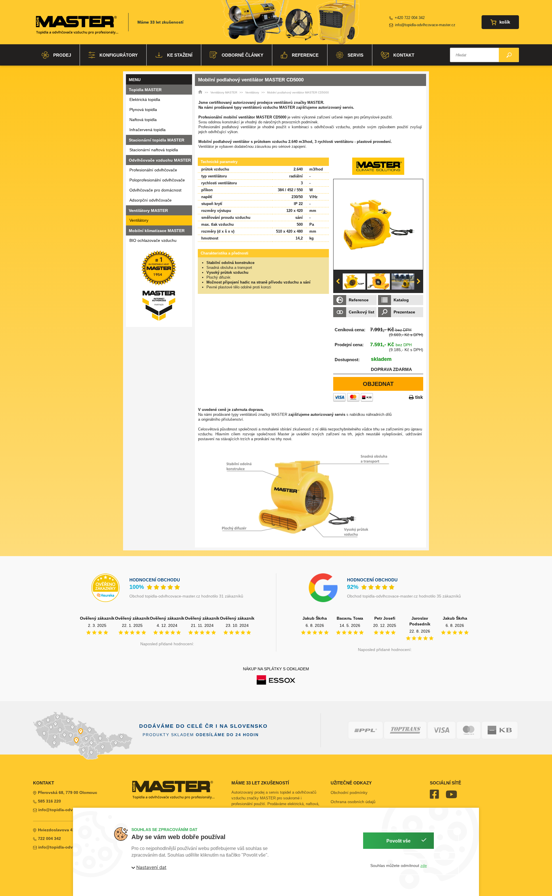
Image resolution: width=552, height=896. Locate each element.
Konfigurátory (118, 55)
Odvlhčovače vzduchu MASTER (160, 160)
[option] (378, 224)
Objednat (378, 384)
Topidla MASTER (145, 89)
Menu (135, 79)
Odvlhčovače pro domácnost (155, 190)
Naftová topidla (143, 119)
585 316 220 (49, 801)
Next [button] (418, 281)
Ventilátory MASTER (223, 92)
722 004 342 (49, 838)
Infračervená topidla (147, 129)
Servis (355, 55)
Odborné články (242, 55)
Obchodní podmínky (349, 792)
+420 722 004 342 (410, 18)
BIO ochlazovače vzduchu (153, 240)
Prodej (62, 55)
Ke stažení (179, 55)
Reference (305, 55)
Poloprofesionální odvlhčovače (157, 180)
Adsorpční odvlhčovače (150, 200)
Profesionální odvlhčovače (153, 170)
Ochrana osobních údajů (353, 801)
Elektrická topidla (144, 99)
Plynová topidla (143, 109)
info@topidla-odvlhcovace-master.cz (425, 25)
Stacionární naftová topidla (153, 150)
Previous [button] (338, 281)
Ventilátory (138, 220)
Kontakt (403, 55)
